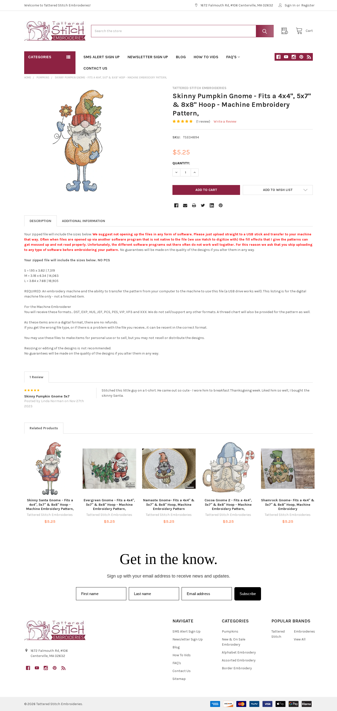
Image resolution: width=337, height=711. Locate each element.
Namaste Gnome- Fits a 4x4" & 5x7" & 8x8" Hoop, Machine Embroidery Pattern (168, 504)
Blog (181, 57)
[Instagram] (294, 57)
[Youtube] (286, 57)
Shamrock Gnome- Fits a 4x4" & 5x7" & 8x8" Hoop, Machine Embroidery (287, 504)
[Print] (194, 205)
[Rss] (309, 57)
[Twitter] (203, 205)
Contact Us (95, 68)
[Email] (185, 205)
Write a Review (225, 121)
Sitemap (179, 679)
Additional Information (83, 221)
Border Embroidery (237, 668)
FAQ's (231, 57)
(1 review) (203, 121)
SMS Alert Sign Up (101, 57)
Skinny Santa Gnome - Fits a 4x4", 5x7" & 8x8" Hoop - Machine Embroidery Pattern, (50, 504)
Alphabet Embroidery (239, 652)
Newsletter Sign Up (148, 57)
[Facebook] (278, 57)
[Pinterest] (301, 57)
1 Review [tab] (36, 377)
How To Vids (206, 57)
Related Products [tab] (44, 428)
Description (40, 221)
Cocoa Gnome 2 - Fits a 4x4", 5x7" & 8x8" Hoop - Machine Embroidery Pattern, (228, 504)
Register (308, 5)
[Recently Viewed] (286, 31)
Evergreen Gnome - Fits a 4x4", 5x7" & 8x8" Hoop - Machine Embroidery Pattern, (109, 504)
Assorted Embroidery (239, 660)
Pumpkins (230, 631)
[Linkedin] (212, 205)
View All (299, 639)
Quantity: (181, 163)
